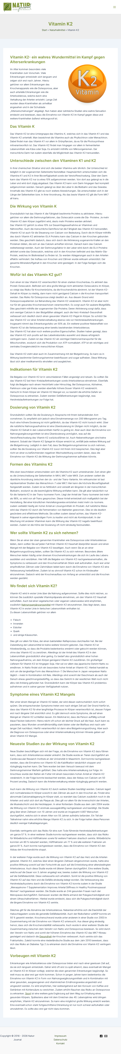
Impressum (60, 1035)
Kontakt (60, 1043)
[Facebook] (101, 1036)
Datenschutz (60, 1039)
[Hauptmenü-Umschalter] (114, 7)
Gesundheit (45, 936)
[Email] (105, 1036)
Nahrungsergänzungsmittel (36, 604)
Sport (28, 993)
